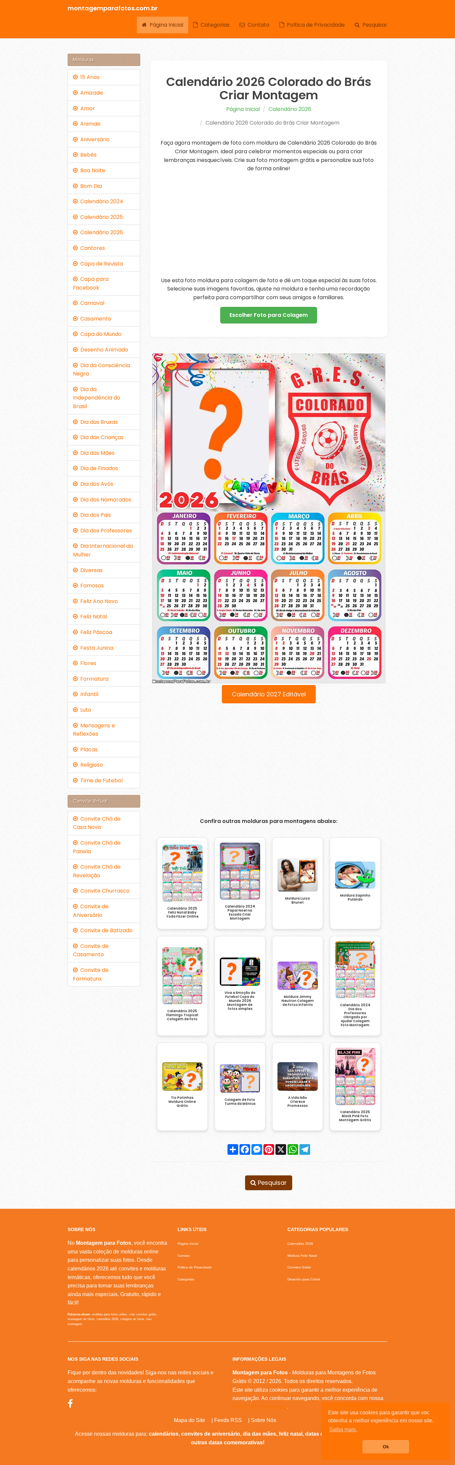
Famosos (91, 585)
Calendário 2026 (289, 109)
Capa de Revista (100, 264)
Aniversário (94, 139)
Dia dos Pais (94, 515)
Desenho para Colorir (303, 1279)
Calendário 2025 (100, 217)
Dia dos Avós (95, 484)
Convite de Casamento (91, 950)
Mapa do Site (189, 1420)
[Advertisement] (269, 224)
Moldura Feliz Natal (302, 1255)
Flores (87, 663)
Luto (84, 710)
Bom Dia (90, 186)
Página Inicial (165, 25)
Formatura (93, 679)
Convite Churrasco (104, 891)
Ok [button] (386, 1446)
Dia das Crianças (101, 437)
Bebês (87, 155)
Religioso (90, 765)
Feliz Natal (92, 616)
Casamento (94, 319)
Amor (86, 108)
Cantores (91, 248)
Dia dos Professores (105, 530)
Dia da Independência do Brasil (96, 397)
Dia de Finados (98, 468)
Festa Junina (95, 648)
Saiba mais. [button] (343, 1429)
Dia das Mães (96, 453)
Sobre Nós (263, 1420)
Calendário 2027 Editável (269, 694)
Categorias (213, 25)
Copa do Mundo (100, 334)
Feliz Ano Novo (98, 601)
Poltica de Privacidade (314, 25)
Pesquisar (373, 25)
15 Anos (89, 77)
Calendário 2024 (100, 201)
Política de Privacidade (259, 1407)
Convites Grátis (299, 1267)
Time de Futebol (100, 780)
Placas (88, 749)
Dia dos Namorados (104, 499)
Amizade (90, 93)
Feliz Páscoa (95, 632)
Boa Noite (91, 170)
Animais (89, 124)
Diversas (90, 570)
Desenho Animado (103, 350)
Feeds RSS (228, 1420)
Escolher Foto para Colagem (268, 315)
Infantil (88, 694)
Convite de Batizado (105, 930)
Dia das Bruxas (98, 422)
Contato (257, 25)
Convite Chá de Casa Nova (97, 823)
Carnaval (91, 303)
